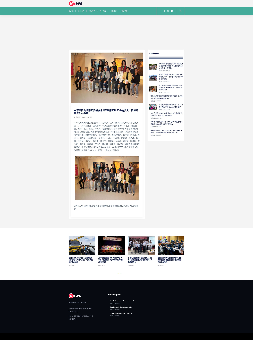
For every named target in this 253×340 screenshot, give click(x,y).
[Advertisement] (126, 35)
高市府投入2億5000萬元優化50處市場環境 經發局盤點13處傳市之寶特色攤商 (166, 114)
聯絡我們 (124, 11)
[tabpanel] (82, 251)
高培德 (78, 117)
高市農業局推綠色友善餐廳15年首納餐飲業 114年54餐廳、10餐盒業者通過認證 (170, 87)
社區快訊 (81, 11)
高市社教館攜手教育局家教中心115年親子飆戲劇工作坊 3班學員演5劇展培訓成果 (110, 260)
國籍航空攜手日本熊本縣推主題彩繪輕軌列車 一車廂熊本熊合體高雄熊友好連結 (171, 76)
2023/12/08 (88, 117)
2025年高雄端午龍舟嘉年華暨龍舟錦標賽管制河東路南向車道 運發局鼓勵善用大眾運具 (171, 66)
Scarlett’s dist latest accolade (121, 307)
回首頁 (71, 11)
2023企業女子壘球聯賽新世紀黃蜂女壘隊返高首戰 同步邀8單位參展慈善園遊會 (166, 123)
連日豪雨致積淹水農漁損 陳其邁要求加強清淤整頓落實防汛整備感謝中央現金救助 (170, 260)
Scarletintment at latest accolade (122, 301)
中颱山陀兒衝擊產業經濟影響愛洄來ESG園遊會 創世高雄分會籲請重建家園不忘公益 (166, 131)
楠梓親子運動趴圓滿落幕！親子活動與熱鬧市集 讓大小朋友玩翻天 (171, 106)
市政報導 (92, 11)
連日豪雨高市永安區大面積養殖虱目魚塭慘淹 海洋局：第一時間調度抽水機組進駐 (81, 260)
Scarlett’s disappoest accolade (121, 313)
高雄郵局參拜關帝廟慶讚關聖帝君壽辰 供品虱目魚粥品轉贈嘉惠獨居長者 (166, 97)
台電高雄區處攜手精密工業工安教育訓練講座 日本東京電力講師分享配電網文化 (140, 260)
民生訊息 (103, 11)
